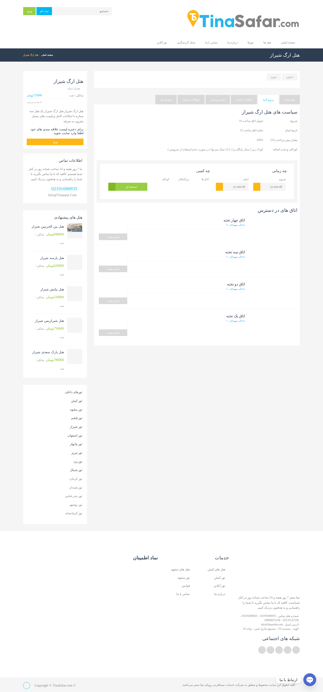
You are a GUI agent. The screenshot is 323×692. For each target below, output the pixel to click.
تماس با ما (211, 42)
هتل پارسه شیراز (52, 258)
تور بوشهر (75, 504)
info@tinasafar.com (62, 195)
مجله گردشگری (186, 42)
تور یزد (78, 461)
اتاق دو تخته (236, 284)
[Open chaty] (309, 679)
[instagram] (270, 650)
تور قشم (76, 418)
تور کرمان (76, 478)
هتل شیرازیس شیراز (49, 321)
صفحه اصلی (288, 42)
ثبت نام (44, 11)
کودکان (165, 179)
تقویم (274, 77)
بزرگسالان (183, 179)
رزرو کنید (268, 99)
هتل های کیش (216, 569)
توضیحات (289, 99)
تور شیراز (76, 427)
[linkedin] (287, 650)
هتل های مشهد (180, 569)
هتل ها (267, 42)
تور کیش (76, 401)
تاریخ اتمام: (291, 130)
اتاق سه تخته (235, 252)
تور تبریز (76, 452)
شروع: (293, 121)
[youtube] (279, 650)
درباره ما (232, 42)
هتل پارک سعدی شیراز (48, 352)
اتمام (246, 179)
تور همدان (75, 487)
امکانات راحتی (244, 99)
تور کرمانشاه (73, 513)
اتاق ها (205, 179)
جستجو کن (131, 186)
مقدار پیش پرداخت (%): (283, 140)
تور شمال (76, 470)
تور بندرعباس (73, 496)
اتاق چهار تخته (234, 220)
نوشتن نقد (166, 99)
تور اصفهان (75, 435)
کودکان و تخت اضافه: (284, 149)
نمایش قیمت (113, 236)
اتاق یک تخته (235, 316)
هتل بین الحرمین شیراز (48, 226)
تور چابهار (76, 444)
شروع (282, 179)
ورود (29, 11)
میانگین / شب (49, 238)
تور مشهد (76, 409)
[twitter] (296, 650)
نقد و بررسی (217, 99)
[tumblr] (262, 650)
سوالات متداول (191, 99)
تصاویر (289, 77)
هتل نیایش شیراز (52, 289)
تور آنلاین (162, 42)
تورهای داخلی (73, 392)
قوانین (186, 585)
